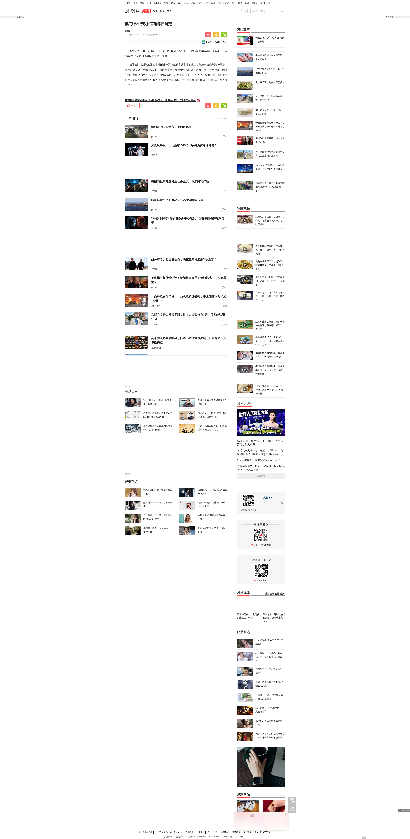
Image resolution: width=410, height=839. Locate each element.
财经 (166, 3)
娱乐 (173, 3)
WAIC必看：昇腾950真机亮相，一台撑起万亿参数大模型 (260, 442)
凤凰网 (266, 497)
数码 (247, 3)
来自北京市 (141, 34)
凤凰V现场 (244, 403)
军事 (213, 3)
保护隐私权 (212, 832)
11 (226, 228)
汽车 (193, 3)
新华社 (128, 31)
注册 (263, 3)
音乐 (272, 593)
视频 (142, 3)
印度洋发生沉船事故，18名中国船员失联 (177, 200)
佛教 (233, 3)
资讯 (135, 3)
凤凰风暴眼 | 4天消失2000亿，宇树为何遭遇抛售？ (184, 145)
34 (226, 324)
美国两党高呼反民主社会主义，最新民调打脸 (180, 181)
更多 (254, 3)
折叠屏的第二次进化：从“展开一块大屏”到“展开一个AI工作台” (261, 467)
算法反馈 (223, 118)
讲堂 (267, 593)
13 (226, 287)
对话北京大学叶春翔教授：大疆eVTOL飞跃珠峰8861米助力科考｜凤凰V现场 (260, 452)
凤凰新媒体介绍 (145, 832)
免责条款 (225, 832)
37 (226, 209)
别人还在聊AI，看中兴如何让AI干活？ (258, 460)
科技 (207, 3)
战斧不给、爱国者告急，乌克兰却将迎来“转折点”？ (184, 259)
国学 (240, 3)
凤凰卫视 (157, 3)
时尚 (186, 3)
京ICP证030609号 (262, 832)
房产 (200, 3)
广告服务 (189, 832)
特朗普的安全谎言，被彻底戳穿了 (172, 127)
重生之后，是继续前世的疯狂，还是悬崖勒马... (274, 617)
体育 (180, 3)
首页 (129, 3)
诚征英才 (200, 832)
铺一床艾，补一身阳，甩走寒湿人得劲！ (268, 111)
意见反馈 (236, 832)
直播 (149, 3)
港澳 (162, 11)
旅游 (227, 3)
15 (226, 269)
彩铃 (277, 593)
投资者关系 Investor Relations (169, 832)
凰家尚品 (243, 794)
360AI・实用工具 (215, 42)
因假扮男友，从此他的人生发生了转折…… (248, 616)
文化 (220, 3)
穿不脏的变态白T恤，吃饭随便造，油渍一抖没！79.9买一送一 (160, 100)
